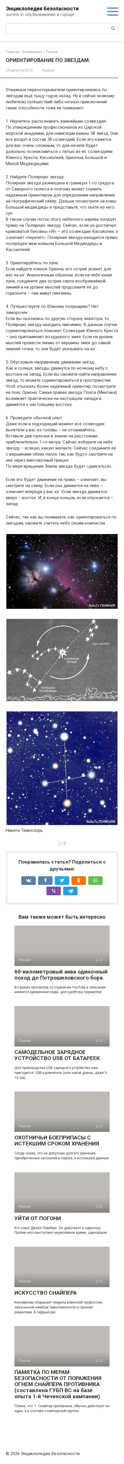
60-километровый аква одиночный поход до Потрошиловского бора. (61, 974)
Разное (48, 70)
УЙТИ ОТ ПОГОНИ (37, 1218)
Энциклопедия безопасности (42, 8)
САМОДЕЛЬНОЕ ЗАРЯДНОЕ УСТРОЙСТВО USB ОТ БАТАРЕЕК (57, 1055)
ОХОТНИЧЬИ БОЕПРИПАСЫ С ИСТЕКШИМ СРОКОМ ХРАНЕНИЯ (56, 1140)
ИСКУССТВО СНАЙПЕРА (45, 1292)
